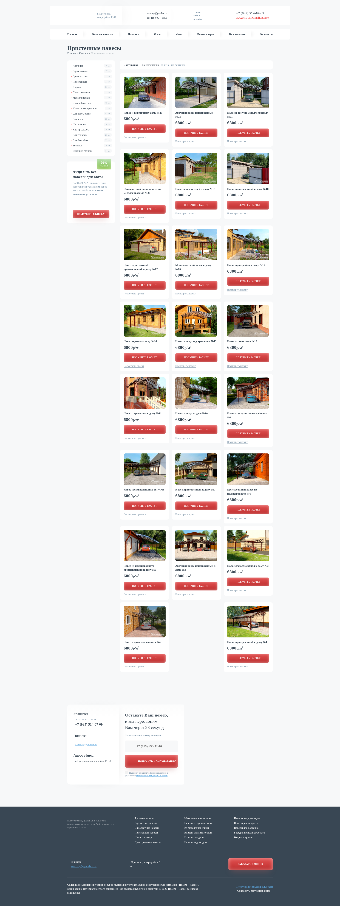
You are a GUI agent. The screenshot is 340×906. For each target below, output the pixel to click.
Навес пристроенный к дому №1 (247, 642)
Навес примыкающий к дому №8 (144, 489)
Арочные (91, 65)
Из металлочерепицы (91, 108)
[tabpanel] (145, 92)
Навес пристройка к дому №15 (246, 265)
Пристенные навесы (146, 832)
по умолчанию (150, 64)
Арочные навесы (144, 818)
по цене (165, 64)
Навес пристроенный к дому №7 (195, 489)
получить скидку (91, 214)
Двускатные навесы (146, 823)
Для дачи (91, 119)
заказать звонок (251, 864)
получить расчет (144, 128)
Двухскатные (91, 71)
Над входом (91, 124)
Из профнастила (91, 103)
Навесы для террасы (246, 823)
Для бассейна (91, 140)
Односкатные (91, 76)
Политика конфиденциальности (254, 886)
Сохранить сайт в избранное (253, 890)
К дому (91, 87)
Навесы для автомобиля (198, 832)
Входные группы (91, 150)
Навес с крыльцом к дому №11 (143, 413)
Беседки (91, 145)
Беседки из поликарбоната (249, 832)
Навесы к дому (143, 837)
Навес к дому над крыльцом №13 (196, 341)
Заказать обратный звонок (252, 18)
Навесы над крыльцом (247, 818)
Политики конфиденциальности (152, 775)
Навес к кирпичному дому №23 (143, 112)
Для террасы (91, 134)
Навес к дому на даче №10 (191, 413)
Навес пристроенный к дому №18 (248, 189)
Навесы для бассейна (246, 827)
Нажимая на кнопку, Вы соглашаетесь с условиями (146, 774)
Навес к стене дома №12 (242, 341)
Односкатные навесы (147, 827)
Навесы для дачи (194, 837)
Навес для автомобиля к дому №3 (248, 565)
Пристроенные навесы (148, 842)
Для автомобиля (91, 113)
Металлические (91, 97)
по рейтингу (178, 64)
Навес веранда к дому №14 (140, 341)
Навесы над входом (195, 842)
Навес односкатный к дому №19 (195, 189)
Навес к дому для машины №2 (142, 642)
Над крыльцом (91, 129)
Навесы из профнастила (198, 823)
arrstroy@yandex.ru (157, 13)
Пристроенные (91, 92)
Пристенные (91, 81)
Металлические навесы (197, 818)
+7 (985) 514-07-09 (89, 724)
